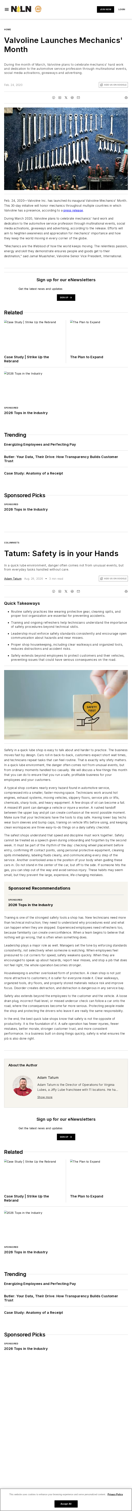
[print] (126, 97)
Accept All (66, 1504)
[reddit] (72, 97)
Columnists (11, 542)
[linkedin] (60, 97)
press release (73, 210)
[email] (78, 97)
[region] (66, 1499)
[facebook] (53, 97)
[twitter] (66, 97)
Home (7, 29)
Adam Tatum (12, 578)
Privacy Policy (115, 1494)
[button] (6, 9)
